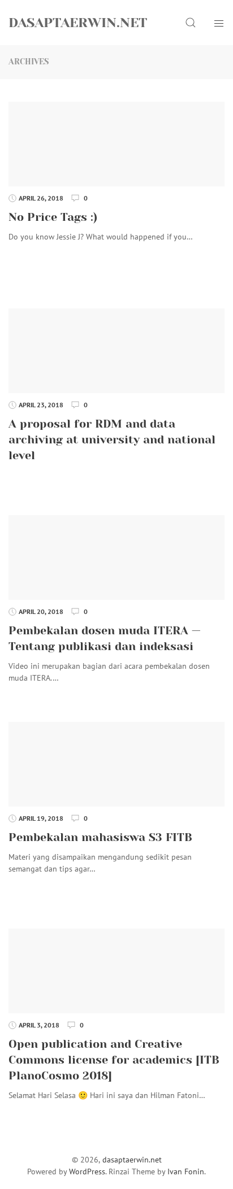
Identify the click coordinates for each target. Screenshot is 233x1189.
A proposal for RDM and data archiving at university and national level (111, 439)
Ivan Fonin (185, 1171)
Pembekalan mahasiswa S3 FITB (100, 837)
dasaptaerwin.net (77, 23)
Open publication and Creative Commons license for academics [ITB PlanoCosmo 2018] (113, 1060)
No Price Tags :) (52, 217)
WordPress (87, 1171)
